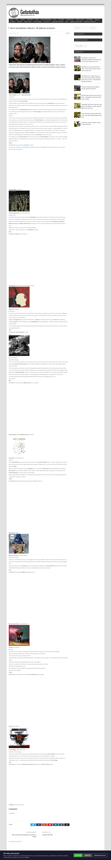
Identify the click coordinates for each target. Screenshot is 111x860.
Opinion (20, 21)
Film (55, 19)
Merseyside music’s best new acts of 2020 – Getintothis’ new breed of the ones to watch (91, 97)
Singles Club (27, 21)
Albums (23, 19)
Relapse (11, 649)
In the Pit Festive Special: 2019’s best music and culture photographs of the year (91, 115)
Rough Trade (12, 215)
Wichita (11, 460)
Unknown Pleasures (57, 21)
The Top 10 (47, 21)
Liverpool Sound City (90, 21)
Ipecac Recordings (13, 360)
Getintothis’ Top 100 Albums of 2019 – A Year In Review (91, 123)
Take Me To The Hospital (15, 752)
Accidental (11, 97)
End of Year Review (46, 19)
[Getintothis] (25, 12)
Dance (37, 19)
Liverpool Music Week (76, 21)
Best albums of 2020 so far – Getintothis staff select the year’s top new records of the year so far (91, 59)
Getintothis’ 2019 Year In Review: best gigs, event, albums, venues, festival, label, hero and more (91, 106)
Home (11, 19)
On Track (12, 21)
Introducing (70, 19)
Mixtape (97, 19)
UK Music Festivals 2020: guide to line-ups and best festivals (90, 87)
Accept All (78, 855)
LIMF (67, 21)
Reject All (87, 855)
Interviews (30, 19)
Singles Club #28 (47, 835)
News (16, 19)
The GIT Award (37, 21)
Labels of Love (80, 19)
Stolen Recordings (13, 557)
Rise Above (12, 311)
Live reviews (89, 19)
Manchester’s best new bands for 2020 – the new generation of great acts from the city (91, 68)
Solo (10, 334)
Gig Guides (61, 19)
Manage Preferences (100, 855)
